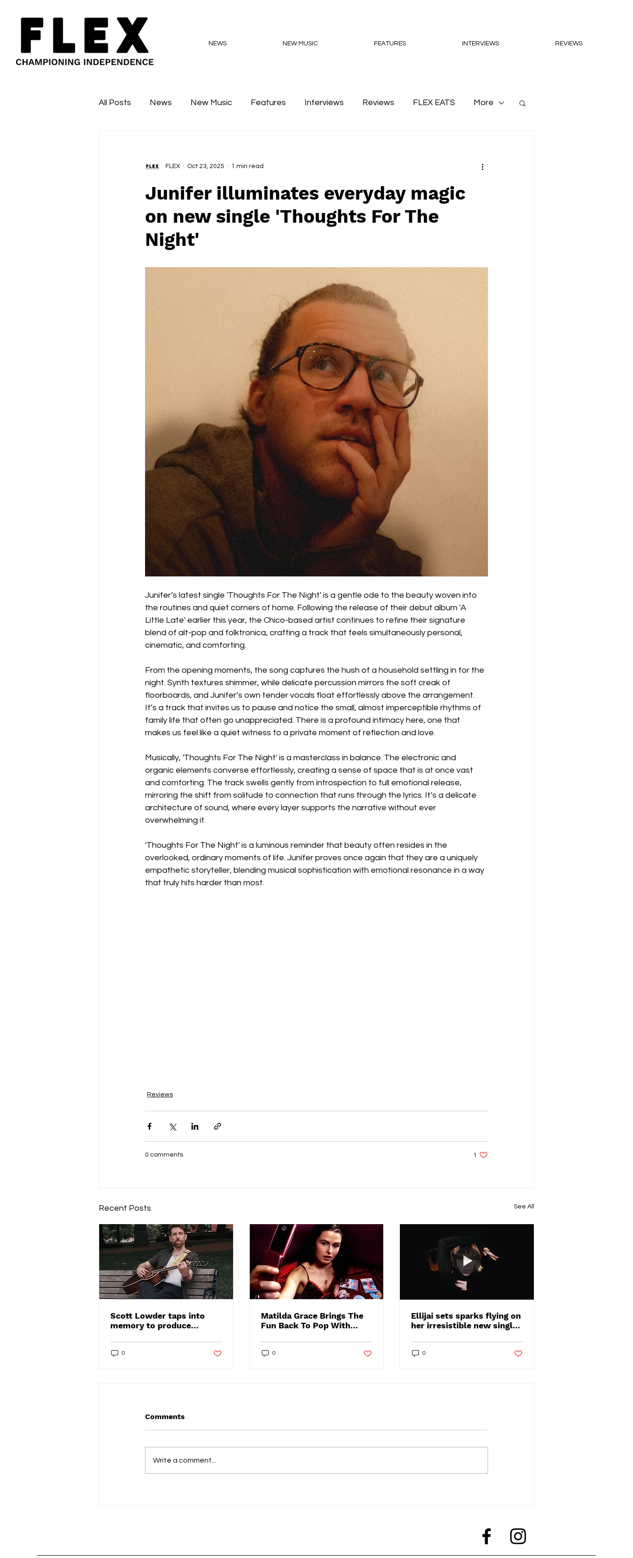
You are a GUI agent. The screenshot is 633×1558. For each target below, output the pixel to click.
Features (268, 102)
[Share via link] (217, 1126)
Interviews (324, 102)
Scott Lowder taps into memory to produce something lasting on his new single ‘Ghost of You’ (161, 1320)
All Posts (115, 102)
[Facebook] (486, 1536)
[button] (522, 102)
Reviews (378, 102)
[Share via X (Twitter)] (172, 1126)
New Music (211, 102)
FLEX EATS (434, 102)
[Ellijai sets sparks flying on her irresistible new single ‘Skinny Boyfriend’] (467, 1261)
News (161, 102)
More (484, 102)
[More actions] (482, 166)
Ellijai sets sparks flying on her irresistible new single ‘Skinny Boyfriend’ (466, 1320)
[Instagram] (518, 1536)
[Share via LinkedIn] (194, 1126)
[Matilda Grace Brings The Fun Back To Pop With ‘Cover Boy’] (317, 1261)
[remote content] (316, 983)
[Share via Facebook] (149, 1126)
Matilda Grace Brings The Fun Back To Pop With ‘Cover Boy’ (312, 1320)
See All (524, 1206)
